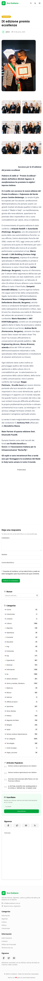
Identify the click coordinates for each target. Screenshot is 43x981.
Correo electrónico (8, 562)
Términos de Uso (7, 948)
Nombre (4, 554)
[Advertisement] (21, 493)
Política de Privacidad (9, 944)
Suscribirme (22, 811)
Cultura (4, 922)
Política (4, 925)
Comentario (5, 538)
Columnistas (6, 928)
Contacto (5, 941)
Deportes (5, 919)
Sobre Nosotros (7, 938)
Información (6, 916)
